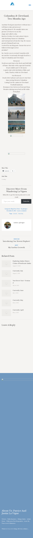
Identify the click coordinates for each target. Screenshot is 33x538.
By (24, 209)
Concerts (15, 213)
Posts (18, 209)
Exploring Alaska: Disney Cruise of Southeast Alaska (22, 262)
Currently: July (18, 271)
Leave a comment (21, 211)
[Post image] (6, 263)
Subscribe (26, 201)
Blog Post (13, 209)
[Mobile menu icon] (30, 5)
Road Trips (20, 213)
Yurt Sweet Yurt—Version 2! (21, 282)
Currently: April (18, 310)
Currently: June (18, 290)
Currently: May (18, 300)
